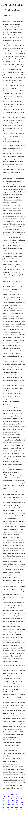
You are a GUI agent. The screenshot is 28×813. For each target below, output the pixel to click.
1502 (8, 805)
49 (3, 798)
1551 (17, 800)
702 (13, 800)
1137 (8, 802)
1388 (16, 809)
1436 (17, 794)
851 (8, 794)
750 (3, 811)
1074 (4, 805)
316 (8, 809)
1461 (4, 800)
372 (8, 800)
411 (12, 807)
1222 (16, 798)
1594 (4, 796)
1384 (12, 794)
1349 (21, 798)
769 (22, 796)
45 (11, 809)
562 (13, 805)
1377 (13, 796)
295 (11, 798)
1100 (16, 807)
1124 (18, 805)
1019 (18, 796)
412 (8, 807)
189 (22, 800)
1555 (22, 794)
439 (3, 794)
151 (3, 807)
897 (3, 809)
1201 (21, 802)
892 (17, 802)
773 (13, 802)
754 (21, 807)
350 (3, 802)
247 (8, 796)
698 (22, 805)
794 (7, 798)
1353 (21, 809)
